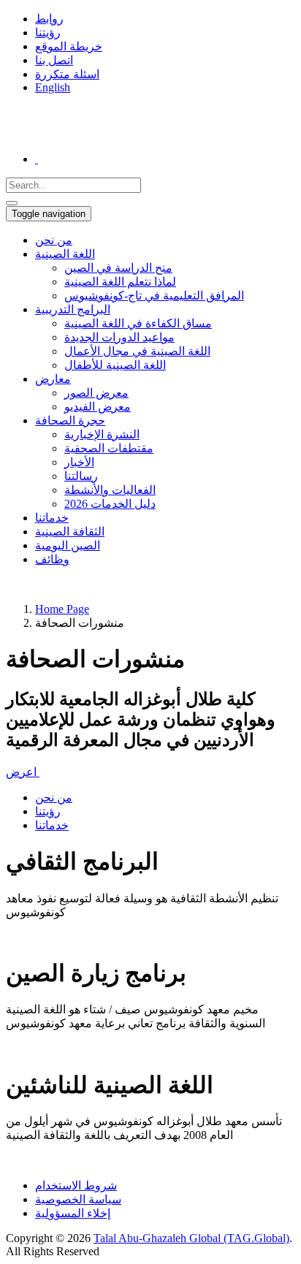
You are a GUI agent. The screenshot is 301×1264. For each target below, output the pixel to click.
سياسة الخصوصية (78, 1199)
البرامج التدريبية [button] (72, 309)
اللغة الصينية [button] (65, 254)
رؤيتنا (48, 32)
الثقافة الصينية (69, 531)
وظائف (52, 559)
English (52, 87)
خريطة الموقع (68, 46)
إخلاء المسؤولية (72, 1213)
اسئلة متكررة (67, 74)
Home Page (62, 609)
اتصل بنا (54, 60)
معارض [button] (53, 379)
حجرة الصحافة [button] (70, 420)
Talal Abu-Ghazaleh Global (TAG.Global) (191, 1238)
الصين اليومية (67, 545)
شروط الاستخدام (76, 1185)
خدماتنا (52, 517)
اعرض (22, 772)
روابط (49, 18)
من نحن (53, 240)
